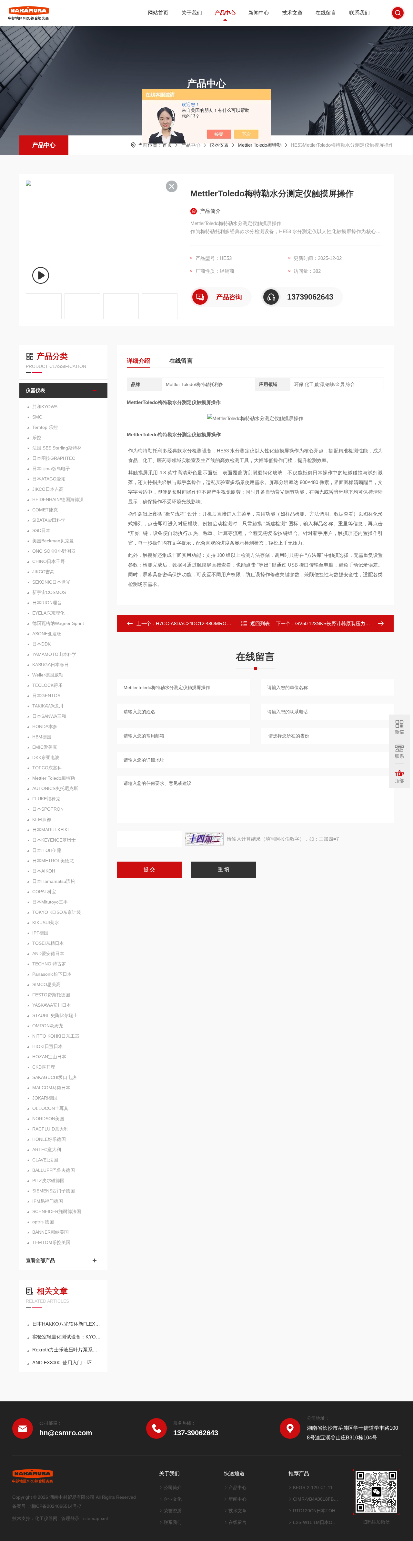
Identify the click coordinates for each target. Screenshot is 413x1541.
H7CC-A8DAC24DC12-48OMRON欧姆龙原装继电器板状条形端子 (227, 623)
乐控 (36, 437)
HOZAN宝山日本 (49, 1056)
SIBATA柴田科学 (48, 520)
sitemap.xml (95, 1518)
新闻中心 (258, 12)
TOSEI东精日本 (48, 943)
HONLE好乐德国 (49, 1139)
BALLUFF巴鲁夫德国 (53, 1170)
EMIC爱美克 (44, 747)
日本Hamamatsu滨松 (53, 881)
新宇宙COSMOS (49, 592)
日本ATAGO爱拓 (48, 478)
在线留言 (326, 12)
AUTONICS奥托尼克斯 (55, 788)
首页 (167, 145)
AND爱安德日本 (48, 953)
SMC (37, 417)
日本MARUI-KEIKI (50, 829)
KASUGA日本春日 (50, 664)
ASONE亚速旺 (46, 633)
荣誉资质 (173, 1510)
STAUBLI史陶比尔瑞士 (55, 1015)
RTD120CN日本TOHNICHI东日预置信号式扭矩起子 (316, 1510)
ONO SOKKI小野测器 (54, 551)
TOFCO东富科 (47, 767)
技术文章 (292, 12)
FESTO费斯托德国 (51, 994)
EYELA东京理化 (48, 613)
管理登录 (70, 1518)
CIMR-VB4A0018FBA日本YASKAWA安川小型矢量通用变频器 (316, 1499)
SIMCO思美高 (46, 984)
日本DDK (41, 644)
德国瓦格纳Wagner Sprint (58, 623)
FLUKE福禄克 (46, 798)
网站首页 (158, 12)
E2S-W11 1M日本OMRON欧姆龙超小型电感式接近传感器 (316, 1522)
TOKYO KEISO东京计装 (56, 912)
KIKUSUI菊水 (45, 922)
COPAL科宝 (44, 891)
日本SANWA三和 (49, 716)
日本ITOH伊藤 (46, 850)
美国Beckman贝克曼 (53, 540)
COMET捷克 (45, 509)
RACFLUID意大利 (50, 1128)
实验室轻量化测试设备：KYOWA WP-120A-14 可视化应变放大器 (66, 1336)
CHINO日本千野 (48, 561)
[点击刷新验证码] (204, 839)
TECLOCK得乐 (47, 685)
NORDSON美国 (48, 1118)
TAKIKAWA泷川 (47, 705)
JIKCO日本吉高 (48, 489)
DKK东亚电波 (45, 757)
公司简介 (173, 1487)
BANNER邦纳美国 (50, 1232)
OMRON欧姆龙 (47, 1025)
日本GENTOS (46, 695)
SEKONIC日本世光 (51, 582)
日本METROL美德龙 (53, 860)
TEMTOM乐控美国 (51, 1242)
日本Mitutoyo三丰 (50, 901)
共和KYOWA (44, 406)
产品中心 (225, 12)
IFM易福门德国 (47, 1201)
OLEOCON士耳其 (50, 1108)
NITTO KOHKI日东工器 (55, 1036)
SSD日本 (41, 530)
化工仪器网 (46, 1518)
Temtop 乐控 (45, 427)
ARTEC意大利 (46, 1149)
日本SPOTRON (48, 809)
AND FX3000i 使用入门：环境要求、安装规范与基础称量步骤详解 (66, 1362)
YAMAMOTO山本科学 (54, 654)
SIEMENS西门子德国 (53, 1190)
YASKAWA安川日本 (51, 1005)
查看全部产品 (40, 1260)
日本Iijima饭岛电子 (51, 468)
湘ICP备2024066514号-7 (55, 1506)
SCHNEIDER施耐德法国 (56, 1211)
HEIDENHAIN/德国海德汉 (58, 499)
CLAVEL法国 (45, 1159)
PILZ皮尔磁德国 (48, 1180)
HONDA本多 (44, 726)
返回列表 (260, 623)
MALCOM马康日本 (51, 1087)
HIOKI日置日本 (47, 1046)
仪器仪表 (219, 145)
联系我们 (359, 12)
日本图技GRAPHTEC (53, 458)
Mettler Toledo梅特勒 (260, 145)
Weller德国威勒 (47, 674)
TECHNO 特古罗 (49, 963)
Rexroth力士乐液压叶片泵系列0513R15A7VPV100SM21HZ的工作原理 (66, 1349)
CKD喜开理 (43, 1067)
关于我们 (191, 12)
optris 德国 (43, 1221)
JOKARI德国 (44, 1098)
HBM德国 (41, 736)
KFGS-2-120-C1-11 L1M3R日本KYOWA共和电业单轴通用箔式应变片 (316, 1487)
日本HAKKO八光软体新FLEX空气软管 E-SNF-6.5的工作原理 (66, 1324)
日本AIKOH (43, 871)
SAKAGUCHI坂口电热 (54, 1077)
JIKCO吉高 (43, 571)
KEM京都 (41, 819)
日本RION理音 (47, 602)
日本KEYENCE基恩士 (54, 840)
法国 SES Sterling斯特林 (57, 447)
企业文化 (173, 1499)
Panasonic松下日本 (52, 974)
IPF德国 (40, 932)
